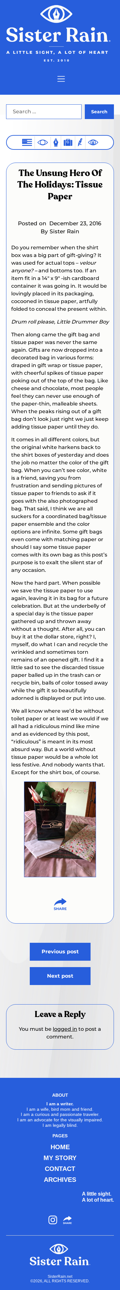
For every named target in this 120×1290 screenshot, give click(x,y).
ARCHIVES (60, 1179)
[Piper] (80, 142)
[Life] (55, 142)
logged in (65, 1029)
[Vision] (42, 142)
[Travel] (68, 142)
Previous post (60, 952)
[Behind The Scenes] (93, 142)
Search (99, 112)
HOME (60, 1146)
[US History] (27, 142)
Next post (60, 976)
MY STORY (60, 1157)
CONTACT (60, 1168)
